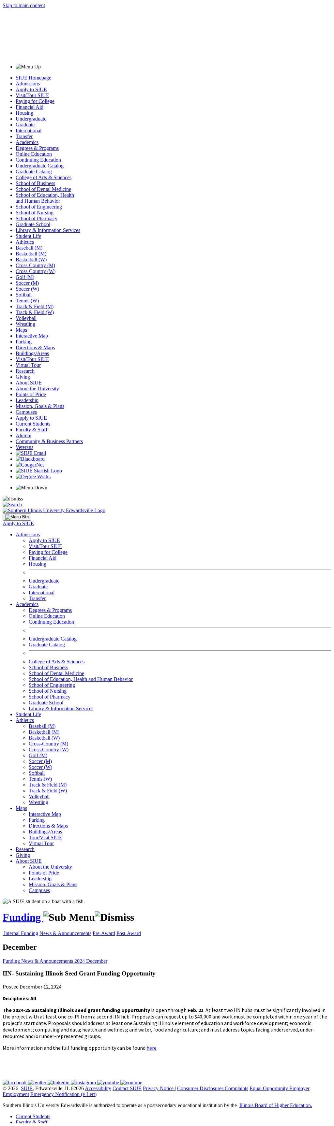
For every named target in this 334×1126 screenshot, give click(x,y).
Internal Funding (21, 933)
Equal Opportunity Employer (280, 1088)
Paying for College (35, 101)
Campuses (26, 412)
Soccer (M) (27, 283)
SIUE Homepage (33, 77)
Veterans (24, 447)
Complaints (236, 1088)
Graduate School (33, 224)
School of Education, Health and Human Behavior (45, 198)
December (96, 961)
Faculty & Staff (31, 429)
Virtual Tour (28, 365)
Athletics (25, 242)
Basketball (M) (31, 253)
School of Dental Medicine (43, 189)
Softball (24, 294)
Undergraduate (31, 119)
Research (25, 371)
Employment (16, 1094)
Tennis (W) (27, 300)
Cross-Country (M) (35, 265)
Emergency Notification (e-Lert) (63, 1094)
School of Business (35, 183)
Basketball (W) (31, 259)
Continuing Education (38, 160)
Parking (24, 341)
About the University (37, 388)
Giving (23, 377)
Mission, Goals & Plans (40, 406)
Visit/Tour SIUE (32, 95)
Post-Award (128, 933)
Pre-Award (104, 933)
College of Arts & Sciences (43, 177)
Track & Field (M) (34, 306)
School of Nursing (34, 212)
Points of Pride (31, 394)
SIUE (27, 1088)
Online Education (34, 154)
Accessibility (98, 1088)
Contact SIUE (127, 1088)
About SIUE (29, 382)
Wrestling (25, 324)
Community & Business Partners (49, 441)
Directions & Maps (35, 347)
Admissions (28, 83)
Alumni (23, 435)
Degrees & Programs (37, 148)
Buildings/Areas (32, 353)
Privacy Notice (158, 1088)
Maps (21, 330)
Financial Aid (29, 107)
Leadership (27, 400)
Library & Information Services (48, 230)
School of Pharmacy (36, 218)
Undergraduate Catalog (40, 165)
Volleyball (26, 318)
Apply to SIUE (31, 89)
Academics (27, 142)
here (151, 1048)
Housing (24, 113)
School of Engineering (39, 206)
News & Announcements (65, 933)
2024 (80, 961)
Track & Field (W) (35, 312)
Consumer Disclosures (200, 1088)
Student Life (28, 236)
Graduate (25, 124)
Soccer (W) (27, 289)
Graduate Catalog (34, 171)
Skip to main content (24, 5)
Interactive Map (32, 336)
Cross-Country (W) (35, 271)
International (28, 130)
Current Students (33, 423)
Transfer (24, 136)
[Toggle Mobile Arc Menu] (17, 517)
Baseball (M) (29, 248)
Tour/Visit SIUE (45, 837)
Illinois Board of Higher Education (275, 1105)
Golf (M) (25, 277)
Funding (23, 917)
